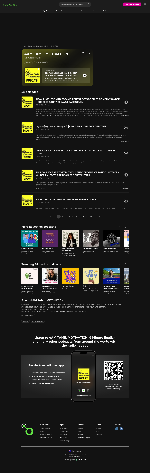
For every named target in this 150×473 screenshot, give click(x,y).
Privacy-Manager (64, 441)
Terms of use (63, 428)
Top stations (47, 11)
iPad (97, 431)
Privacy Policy (63, 431)
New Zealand (76, 451)
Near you (84, 11)
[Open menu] (145, 4)
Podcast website (27, 315)
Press (42, 431)
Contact (80, 428)
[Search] (88, 4)
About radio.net (45, 428)
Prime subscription (84, 438)
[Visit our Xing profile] (121, 429)
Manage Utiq (63, 438)
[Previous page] (55, 217)
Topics (105, 11)
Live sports (72, 11)
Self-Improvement (40, 62)
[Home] (25, 46)
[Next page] (95, 217)
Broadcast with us (46, 438)
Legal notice (63, 434)
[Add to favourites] (83, 53)
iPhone (98, 428)
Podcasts (59, 11)
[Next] (126, 225)
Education (28, 62)
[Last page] (99, 217)
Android (99, 434)
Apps (79, 431)
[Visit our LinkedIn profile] (117, 429)
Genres (95, 11)
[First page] (50, 217)
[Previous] (119, 225)
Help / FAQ (81, 434)
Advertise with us (46, 434)
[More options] (89, 53)
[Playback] (85, 75)
